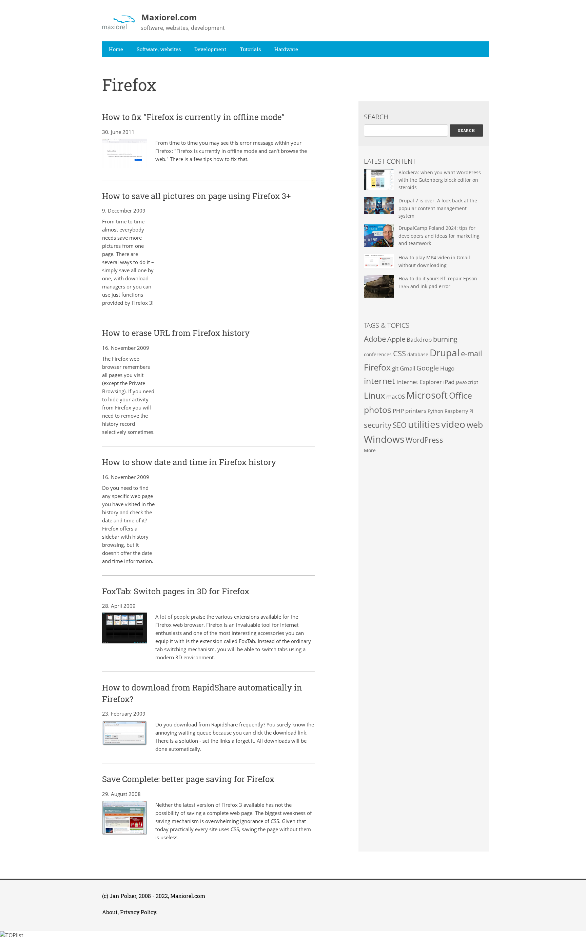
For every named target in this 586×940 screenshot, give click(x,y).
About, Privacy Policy (129, 912)
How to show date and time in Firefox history (189, 462)
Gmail (407, 368)
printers (415, 411)
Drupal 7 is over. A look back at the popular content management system (437, 208)
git (395, 368)
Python (435, 411)
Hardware (286, 49)
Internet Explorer (419, 382)
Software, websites (159, 49)
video (453, 424)
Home (116, 49)
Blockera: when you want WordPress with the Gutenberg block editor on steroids (439, 180)
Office (460, 395)
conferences (378, 354)
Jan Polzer (123, 895)
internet (379, 380)
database (417, 354)
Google (427, 368)
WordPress (424, 440)
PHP (398, 411)
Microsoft (427, 394)
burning (445, 339)
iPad (448, 382)
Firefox (377, 367)
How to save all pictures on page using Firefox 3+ (196, 196)
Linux (374, 395)
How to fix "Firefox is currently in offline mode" (193, 117)
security (377, 425)
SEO (400, 425)
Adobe (375, 339)
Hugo (447, 368)
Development (210, 49)
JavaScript (467, 382)
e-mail (471, 353)
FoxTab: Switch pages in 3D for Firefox (175, 591)
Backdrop (419, 339)
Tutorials (250, 49)
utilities (424, 424)
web (475, 424)
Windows (384, 439)
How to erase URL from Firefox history (176, 332)
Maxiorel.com (187, 895)
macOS (395, 396)
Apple (396, 339)
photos (377, 409)
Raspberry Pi (459, 411)
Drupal (445, 352)
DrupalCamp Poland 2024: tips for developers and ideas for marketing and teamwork (439, 235)
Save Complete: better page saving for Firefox (188, 779)
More (370, 450)
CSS (399, 353)
